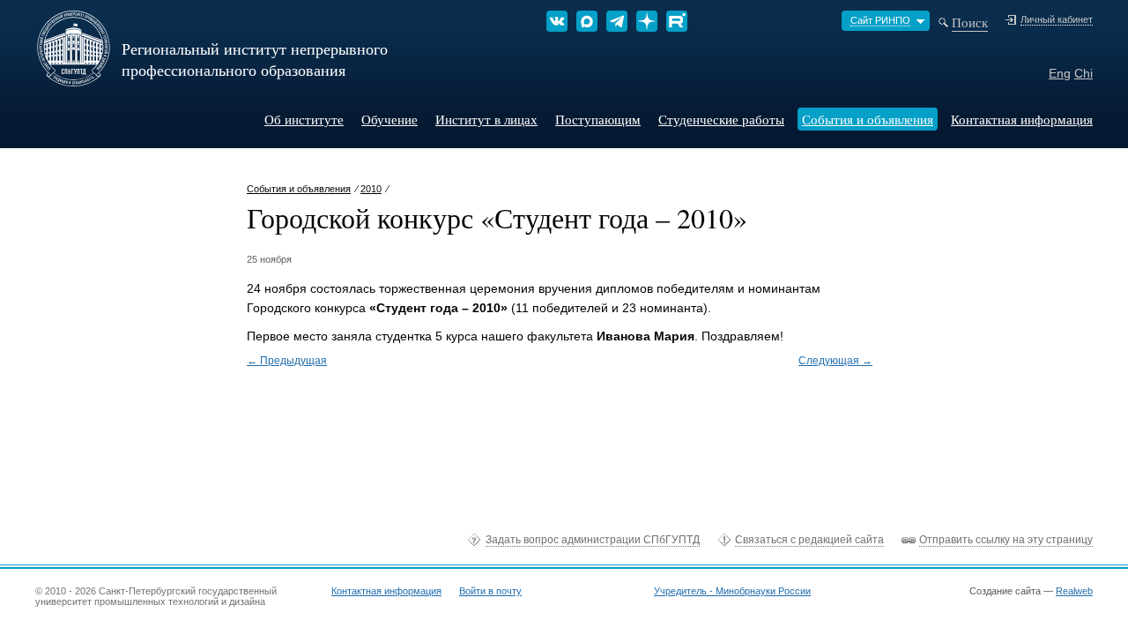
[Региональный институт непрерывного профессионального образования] (73, 80)
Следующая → (835, 361)
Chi (1083, 73)
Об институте (304, 119)
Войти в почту (490, 591)
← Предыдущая (287, 361)
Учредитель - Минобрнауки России (732, 591)
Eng (1060, 73)
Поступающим (598, 119)
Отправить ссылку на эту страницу (1006, 540)
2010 (371, 188)
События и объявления (867, 119)
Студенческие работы (721, 119)
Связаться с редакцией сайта (809, 540)
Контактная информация (1022, 119)
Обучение (389, 119)
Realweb (1074, 591)
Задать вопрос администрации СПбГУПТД (593, 540)
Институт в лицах (486, 119)
